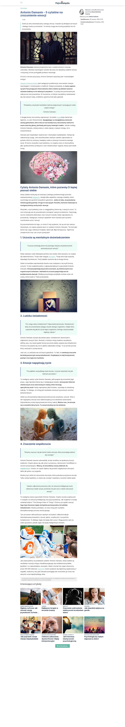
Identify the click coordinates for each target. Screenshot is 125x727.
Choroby (87, 606)
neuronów (41, 569)
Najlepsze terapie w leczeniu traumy (50, 609)
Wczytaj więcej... (62, 646)
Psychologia (23, 8)
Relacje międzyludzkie (27, 634)
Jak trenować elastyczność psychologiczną (69, 639)
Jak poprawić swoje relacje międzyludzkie (29, 638)
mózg (58, 117)
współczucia (25, 468)
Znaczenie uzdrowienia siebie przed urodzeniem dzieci (73, 610)
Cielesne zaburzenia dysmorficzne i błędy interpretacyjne (50, 639)
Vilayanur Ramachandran (29, 83)
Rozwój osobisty (68, 634)
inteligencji (36, 197)
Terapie (44, 606)
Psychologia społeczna (91, 634)
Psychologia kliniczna (49, 634)
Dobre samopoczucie (26, 606)
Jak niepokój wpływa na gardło (94, 609)
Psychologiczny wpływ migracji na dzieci (93, 638)
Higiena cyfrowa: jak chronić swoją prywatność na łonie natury (28, 610)
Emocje (65, 606)
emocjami (51, 256)
